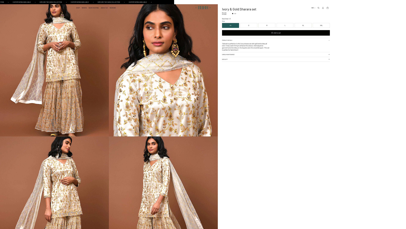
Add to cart (277, 33)
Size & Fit (225, 59)
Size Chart (225, 19)
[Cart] (327, 8)
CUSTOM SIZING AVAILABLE (17, 2)
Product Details (227, 40)
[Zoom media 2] (163, 68)
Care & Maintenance (228, 54)
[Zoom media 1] (54, 68)
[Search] (318, 8)
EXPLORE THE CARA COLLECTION (46, 2)
